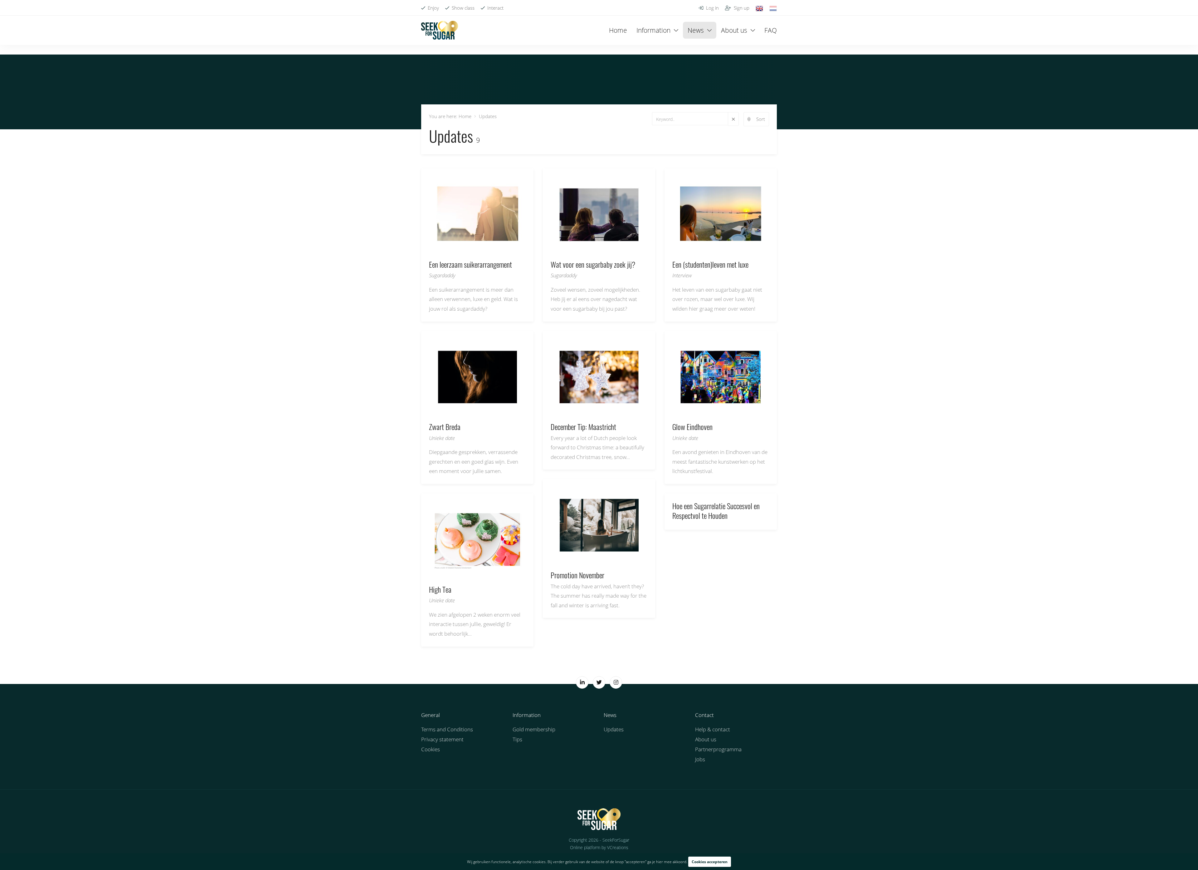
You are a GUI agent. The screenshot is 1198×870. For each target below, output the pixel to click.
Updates (614, 729)
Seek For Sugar (463, 30)
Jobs (700, 759)
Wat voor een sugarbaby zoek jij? (632, 238)
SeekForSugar (599, 819)
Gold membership (534, 729)
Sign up (741, 8)
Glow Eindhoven (753, 400)
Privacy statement (442, 739)
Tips (517, 739)
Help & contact (712, 729)
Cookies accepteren (710, 861)
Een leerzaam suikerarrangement (510, 238)
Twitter (599, 682)
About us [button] (734, 30)
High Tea (510, 563)
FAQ (770, 30)
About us (705, 739)
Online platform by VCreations (599, 847)
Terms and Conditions (447, 729)
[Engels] (759, 8)
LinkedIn (582, 682)
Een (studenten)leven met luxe (753, 238)
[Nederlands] (773, 8)
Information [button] (653, 30)
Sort (760, 119)
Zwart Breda (510, 400)
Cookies (430, 749)
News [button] (696, 30)
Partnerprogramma (718, 749)
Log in (712, 8)
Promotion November (632, 548)
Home (618, 30)
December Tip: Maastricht (632, 400)
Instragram (616, 682)
